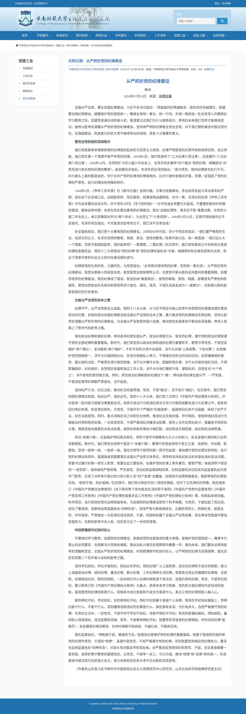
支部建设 (28, 68)
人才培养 (160, 35)
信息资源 (219, 35)
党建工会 (179, 35)
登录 (217, 3)
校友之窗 (199, 35)
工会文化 (28, 75)
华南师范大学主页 (23, 3)
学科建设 (121, 35)
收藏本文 (209, 69)
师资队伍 (101, 35)
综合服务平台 (41, 3)
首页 (25, 35)
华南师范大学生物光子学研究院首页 (36, 45)
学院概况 (42, 35)
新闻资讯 (62, 35)
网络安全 (28, 90)
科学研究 (140, 35)
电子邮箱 (226, 3)
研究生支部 (29, 83)
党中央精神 (72, 45)
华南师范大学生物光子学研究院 (63, 19)
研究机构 (82, 35)
